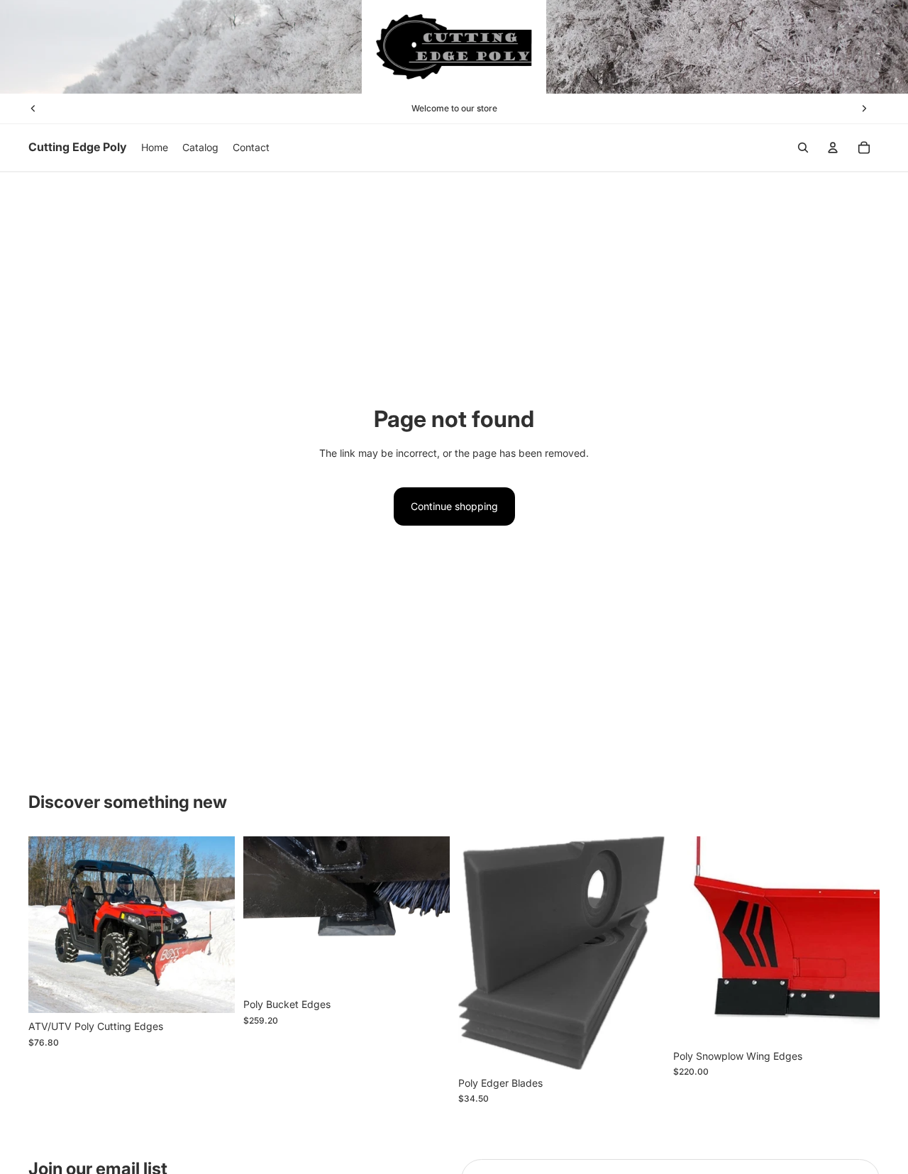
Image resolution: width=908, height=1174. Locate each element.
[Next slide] (864, 108)
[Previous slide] (33, 108)
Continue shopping (454, 506)
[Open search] (803, 147)
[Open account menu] (832, 147)
